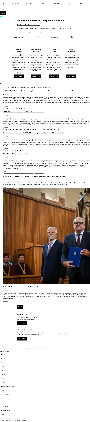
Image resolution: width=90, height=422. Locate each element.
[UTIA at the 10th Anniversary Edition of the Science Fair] (16, 108)
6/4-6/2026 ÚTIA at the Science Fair (16, 154)
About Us (3, 3)
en (3, 9)
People (30, 3)
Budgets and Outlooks (6, 394)
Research (17, 3)
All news (20, 306)
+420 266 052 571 (36, 348)
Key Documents (4, 390)
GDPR (2, 402)
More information (19, 76)
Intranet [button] (2, 13)
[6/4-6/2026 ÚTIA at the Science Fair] (13, 150)
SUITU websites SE (8, 420)
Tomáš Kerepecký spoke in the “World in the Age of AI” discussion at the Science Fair (34, 133)
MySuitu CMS (20, 420)
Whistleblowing (4, 406)
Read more (5, 106)
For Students (56, 3)
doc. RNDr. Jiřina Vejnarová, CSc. (31, 317)
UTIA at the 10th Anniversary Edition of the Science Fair (23, 112)
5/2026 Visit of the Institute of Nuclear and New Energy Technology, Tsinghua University (35, 176)
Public (42, 3)
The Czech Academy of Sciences (28, 25)
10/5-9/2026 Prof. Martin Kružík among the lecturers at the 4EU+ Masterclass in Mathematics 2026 (39, 91)
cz (3, 7)
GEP (2, 398)
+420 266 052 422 (23, 348)
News (69, 3)
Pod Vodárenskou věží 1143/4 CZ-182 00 (9, 348)
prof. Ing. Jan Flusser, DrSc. (38, 332)
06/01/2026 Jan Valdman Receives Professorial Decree (22, 287)
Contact (80, 3)
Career (2, 414)
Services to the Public (6, 410)
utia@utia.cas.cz (44, 348)
